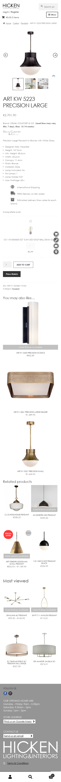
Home (8, 23)
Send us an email (13, 735)
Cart (47, 774)
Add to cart (23, 264)
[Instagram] (10, 693)
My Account (10, 777)
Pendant (24, 23)
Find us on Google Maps (18, 721)
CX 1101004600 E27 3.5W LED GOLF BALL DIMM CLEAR (30, 239)
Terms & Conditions (18, 763)
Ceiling (16, 23)
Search (30, 777)
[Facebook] (5, 693)
